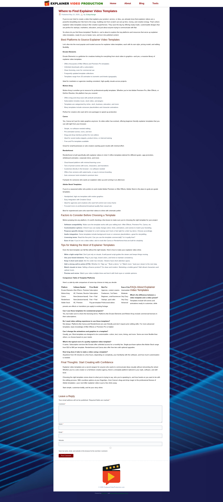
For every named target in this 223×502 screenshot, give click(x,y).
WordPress (104, 493)
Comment (62, 404)
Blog (141, 3)
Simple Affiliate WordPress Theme (119, 493)
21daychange (91, 14)
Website (61, 440)
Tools (155, 3)
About (127, 3)
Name (61, 424)
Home (113, 3)
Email (61, 432)
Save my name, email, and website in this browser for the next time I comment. (83, 451)
